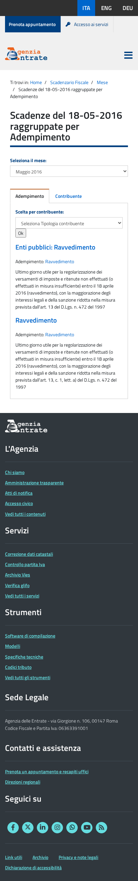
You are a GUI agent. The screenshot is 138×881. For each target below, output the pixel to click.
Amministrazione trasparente (34, 482)
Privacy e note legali (78, 857)
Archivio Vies (17, 574)
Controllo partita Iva (25, 564)
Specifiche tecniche (24, 656)
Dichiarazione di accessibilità (33, 867)
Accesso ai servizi (91, 24)
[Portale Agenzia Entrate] (26, 54)
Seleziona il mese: (28, 160)
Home (36, 82)
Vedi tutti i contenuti (25, 513)
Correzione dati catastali (29, 553)
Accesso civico (19, 503)
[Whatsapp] (72, 827)
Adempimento (29, 195)
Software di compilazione (30, 635)
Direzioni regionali (22, 781)
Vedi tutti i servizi (22, 595)
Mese (102, 82)
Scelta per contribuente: (39, 211)
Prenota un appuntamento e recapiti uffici (46, 771)
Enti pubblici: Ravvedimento (55, 247)
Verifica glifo (17, 585)
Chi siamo (14, 472)
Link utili (13, 857)
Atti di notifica (18, 492)
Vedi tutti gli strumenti (27, 677)
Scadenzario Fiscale (69, 82)
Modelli (12, 645)
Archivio (40, 857)
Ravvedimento (59, 261)
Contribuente (68, 195)
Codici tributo (18, 667)
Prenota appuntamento (32, 24)
